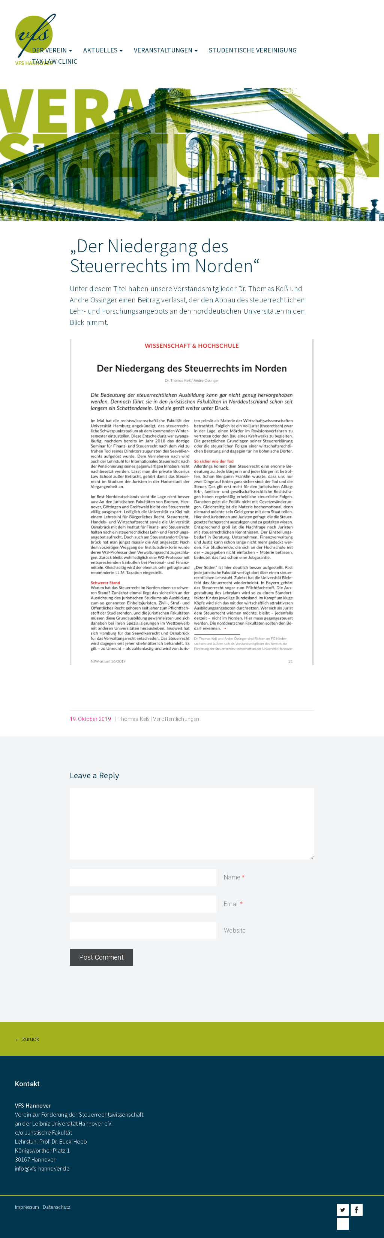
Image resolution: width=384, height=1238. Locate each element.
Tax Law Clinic (54, 61)
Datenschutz (56, 1207)
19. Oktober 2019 (90, 719)
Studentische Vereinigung (253, 50)
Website (235, 930)
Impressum (27, 1207)
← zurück (27, 1039)
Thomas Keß (133, 719)
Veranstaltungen (164, 50)
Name (232, 877)
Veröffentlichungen (176, 719)
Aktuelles (101, 50)
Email (231, 904)
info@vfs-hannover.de (42, 1168)
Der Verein (50, 50)
